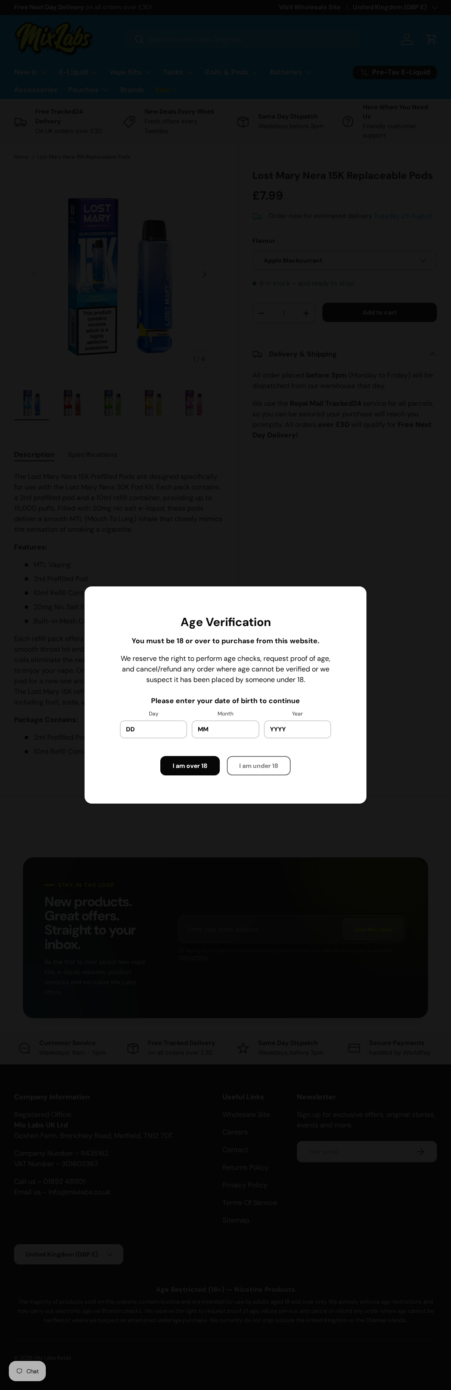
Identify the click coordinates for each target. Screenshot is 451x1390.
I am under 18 (258, 766)
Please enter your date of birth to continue (225, 700)
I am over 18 (190, 766)
